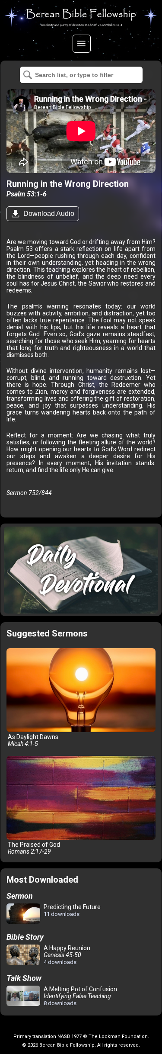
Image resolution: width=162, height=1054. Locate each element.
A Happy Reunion (66, 955)
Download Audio (48, 213)
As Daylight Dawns (32, 740)
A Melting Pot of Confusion (79, 996)
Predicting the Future (71, 910)
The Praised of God (33, 848)
